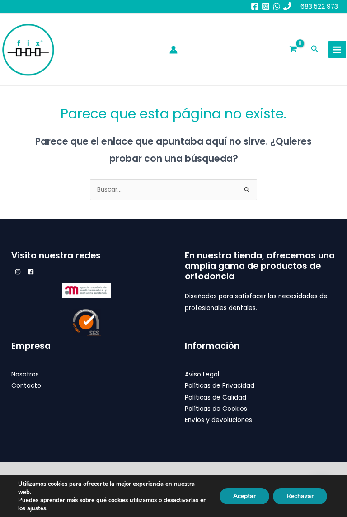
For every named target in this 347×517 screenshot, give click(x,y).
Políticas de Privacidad (219, 385)
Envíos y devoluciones (218, 420)
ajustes (36, 508)
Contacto (26, 385)
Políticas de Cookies (216, 408)
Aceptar (244, 496)
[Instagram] (266, 6)
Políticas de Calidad (215, 397)
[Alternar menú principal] (337, 49)
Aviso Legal (202, 374)
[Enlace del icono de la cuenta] (173, 50)
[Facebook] (255, 6)
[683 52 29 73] (287, 6)
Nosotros (25, 374)
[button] (315, 49)
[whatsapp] (276, 6)
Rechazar (300, 496)
